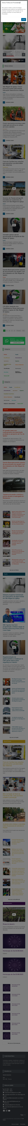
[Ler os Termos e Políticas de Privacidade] (19, 2)
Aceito (23, 19)
